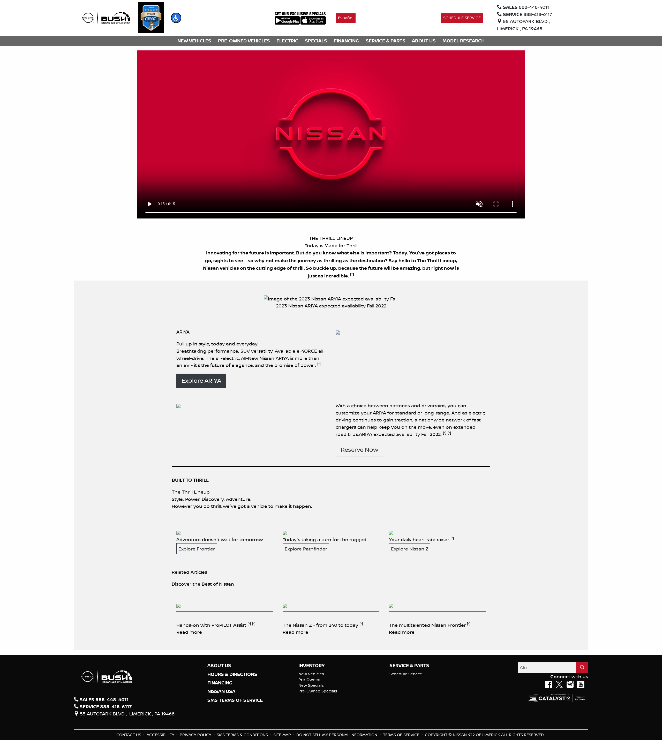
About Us (219, 665)
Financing (219, 682)
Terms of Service (401, 734)
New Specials (311, 685)
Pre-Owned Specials (317, 691)
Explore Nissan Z (409, 548)
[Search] (582, 667)
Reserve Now (359, 449)
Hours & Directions (232, 674)
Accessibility (161, 734)
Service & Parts (409, 665)
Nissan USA (221, 691)
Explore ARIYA (201, 380)
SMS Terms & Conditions (243, 734)
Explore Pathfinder (306, 548)
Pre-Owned (309, 679)
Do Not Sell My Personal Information (337, 734)
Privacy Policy (196, 734)
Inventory (311, 665)
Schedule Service (405, 674)
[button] (176, 18)
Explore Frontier (196, 548)
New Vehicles (311, 674)
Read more (189, 632)
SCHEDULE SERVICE (462, 17)
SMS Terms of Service (235, 700)
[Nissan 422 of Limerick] (106, 17)
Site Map (282, 734)
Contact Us (129, 734)
